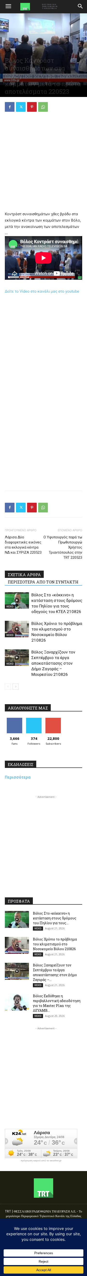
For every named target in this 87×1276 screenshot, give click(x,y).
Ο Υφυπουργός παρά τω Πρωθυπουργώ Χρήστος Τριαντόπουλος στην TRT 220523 (63, 547)
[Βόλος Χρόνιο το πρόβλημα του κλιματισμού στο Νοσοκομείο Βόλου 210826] (17, 629)
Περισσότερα (18, 777)
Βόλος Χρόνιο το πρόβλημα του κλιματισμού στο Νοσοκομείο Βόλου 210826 (55, 944)
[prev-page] (8, 687)
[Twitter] (21, 107)
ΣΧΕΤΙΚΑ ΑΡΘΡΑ (24, 574)
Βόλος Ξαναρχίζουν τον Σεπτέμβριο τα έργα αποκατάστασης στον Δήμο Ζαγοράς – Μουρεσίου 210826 (53, 663)
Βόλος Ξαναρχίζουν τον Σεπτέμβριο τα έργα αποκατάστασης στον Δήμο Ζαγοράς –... (55, 972)
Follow (34, 719)
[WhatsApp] (43, 107)
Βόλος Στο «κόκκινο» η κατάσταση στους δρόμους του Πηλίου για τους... (54, 918)
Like (14, 719)
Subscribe (53, 719)
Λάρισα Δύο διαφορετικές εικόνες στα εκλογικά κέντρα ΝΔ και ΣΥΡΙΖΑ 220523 (23, 545)
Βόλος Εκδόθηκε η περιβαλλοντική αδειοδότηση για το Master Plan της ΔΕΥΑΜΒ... (56, 1003)
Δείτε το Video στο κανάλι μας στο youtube (42, 291)
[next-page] (16, 687)
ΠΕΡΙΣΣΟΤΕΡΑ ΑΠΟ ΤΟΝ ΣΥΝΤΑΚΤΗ (43, 581)
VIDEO (10, 606)
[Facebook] (9, 107)
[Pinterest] (32, 107)
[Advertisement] (43, 162)
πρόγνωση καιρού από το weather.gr (41, 1160)
